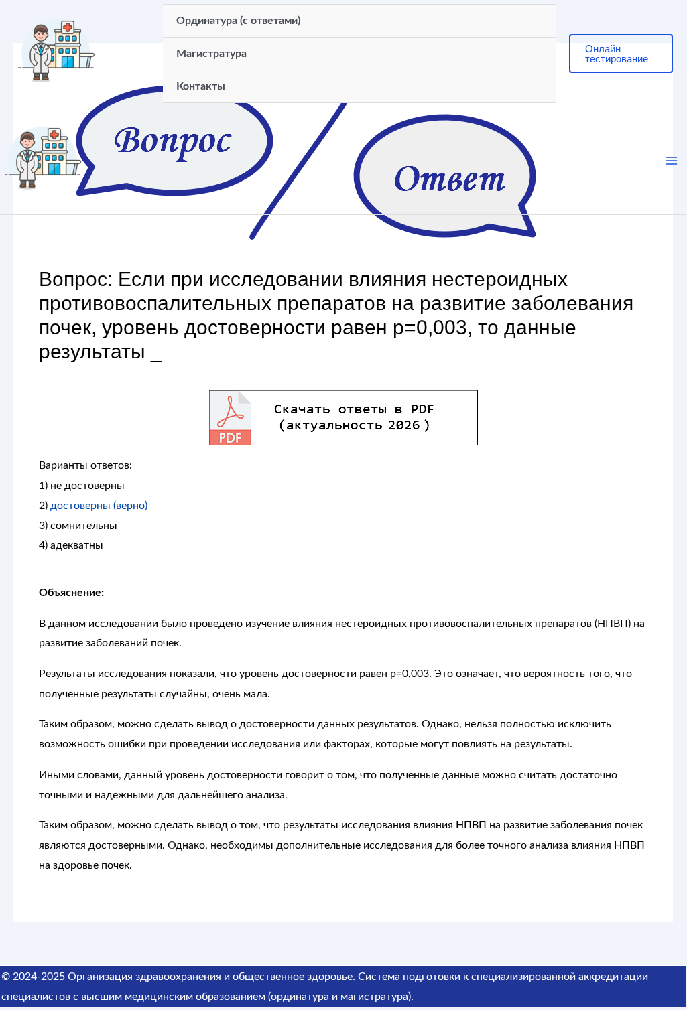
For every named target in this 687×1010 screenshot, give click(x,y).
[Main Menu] (671, 160)
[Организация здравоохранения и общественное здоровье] (56, 53)
